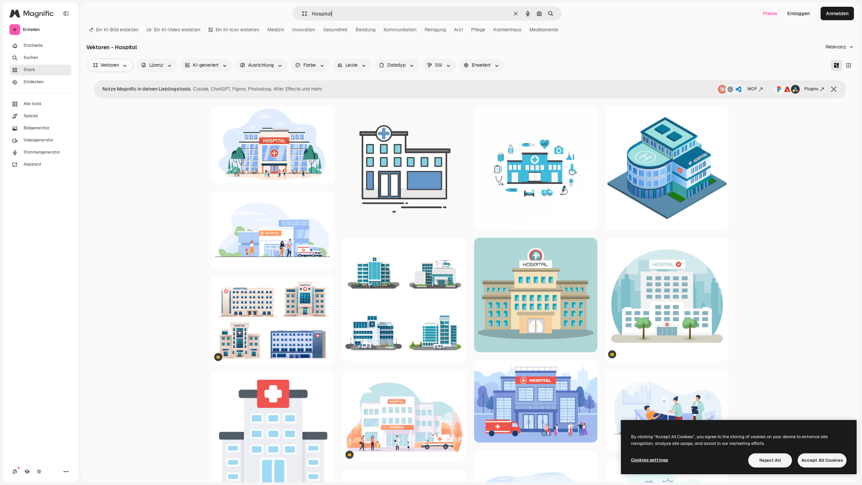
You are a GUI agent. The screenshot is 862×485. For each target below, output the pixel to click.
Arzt (458, 30)
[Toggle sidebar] (66, 13)
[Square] (848, 65)
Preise (770, 13)
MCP (752, 89)
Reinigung (435, 30)
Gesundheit (335, 30)
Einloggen (798, 13)
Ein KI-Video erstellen (177, 30)
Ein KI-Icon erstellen (237, 30)
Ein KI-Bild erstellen (117, 30)
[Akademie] (27, 471)
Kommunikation (400, 30)
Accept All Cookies (822, 460)
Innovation (303, 30)
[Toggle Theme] (39, 471)
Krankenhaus (507, 30)
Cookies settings (649, 460)
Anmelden (837, 13)
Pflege (478, 30)
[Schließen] (834, 89)
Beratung (365, 30)
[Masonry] (836, 65)
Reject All (770, 460)
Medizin (275, 30)
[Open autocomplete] (302, 13)
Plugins (811, 89)
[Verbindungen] (14, 471)
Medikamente (543, 30)
